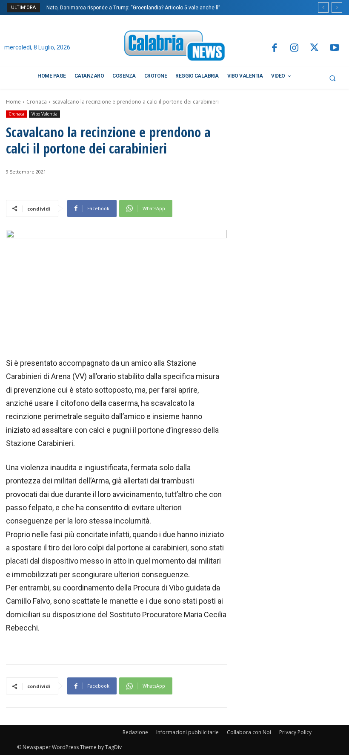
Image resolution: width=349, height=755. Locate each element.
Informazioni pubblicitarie (187, 732)
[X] (314, 48)
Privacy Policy (295, 732)
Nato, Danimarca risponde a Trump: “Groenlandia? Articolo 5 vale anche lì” (133, 8)
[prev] (323, 7)
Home (13, 101)
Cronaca (36, 101)
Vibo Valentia (44, 114)
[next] (337, 7)
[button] (332, 78)
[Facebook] (274, 48)
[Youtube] (335, 48)
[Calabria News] (174, 47)
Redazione (135, 732)
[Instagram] (294, 48)
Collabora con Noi (249, 732)
